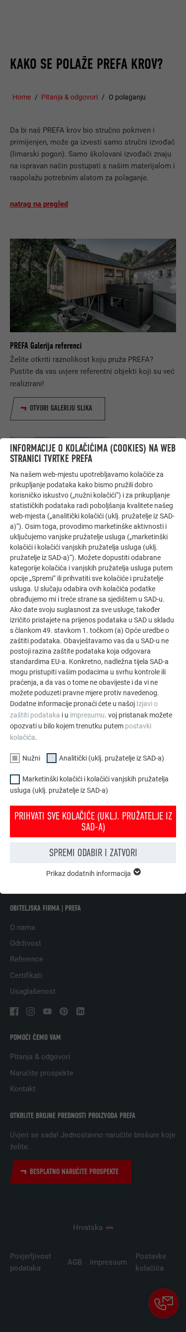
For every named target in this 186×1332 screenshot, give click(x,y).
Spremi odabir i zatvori (93, 852)
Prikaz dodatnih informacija (89, 873)
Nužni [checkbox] (31, 758)
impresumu (87, 715)
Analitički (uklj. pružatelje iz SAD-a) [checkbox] (111, 758)
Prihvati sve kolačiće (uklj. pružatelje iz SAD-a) (93, 821)
